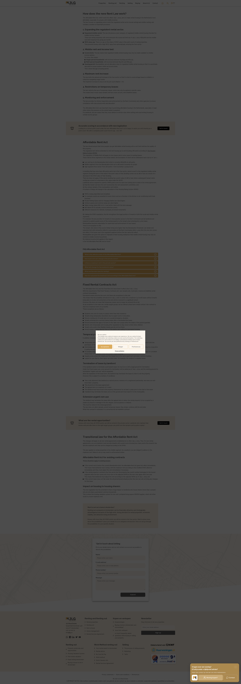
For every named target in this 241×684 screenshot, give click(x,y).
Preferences (136, 347)
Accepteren (105, 347)
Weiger (120, 347)
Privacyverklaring (119, 351)
